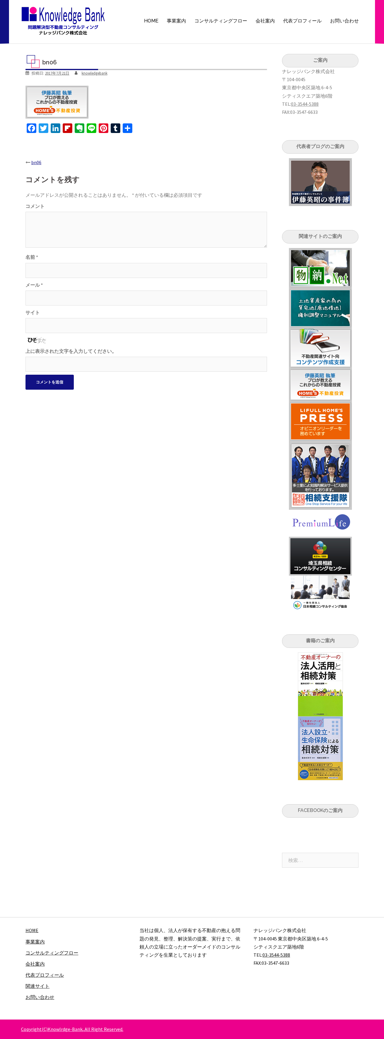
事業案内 (176, 21)
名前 (32, 257)
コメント (35, 206)
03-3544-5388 (305, 104)
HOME (151, 21)
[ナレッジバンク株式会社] (63, 20)
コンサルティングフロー (220, 21)
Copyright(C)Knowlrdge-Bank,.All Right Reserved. (72, 1029)
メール (34, 285)
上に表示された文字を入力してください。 (71, 351)
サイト (33, 312)
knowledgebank (94, 73)
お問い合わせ (344, 21)
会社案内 (265, 21)
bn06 (36, 162)
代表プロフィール (302, 21)
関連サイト (38, 986)
